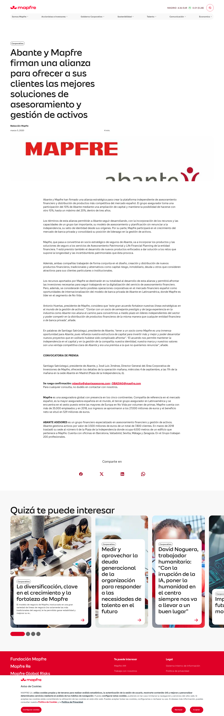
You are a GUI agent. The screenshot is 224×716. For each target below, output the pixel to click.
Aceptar (196, 710)
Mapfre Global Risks (30, 673)
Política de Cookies (47, 702)
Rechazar (179, 710)
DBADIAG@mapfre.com (126, 383)
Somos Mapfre (19, 16)
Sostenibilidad (125, 16)
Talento (150, 16)
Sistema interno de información (183, 665)
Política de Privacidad (72, 702)
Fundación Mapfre (28, 659)
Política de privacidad (177, 670)
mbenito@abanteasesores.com (91, 383)
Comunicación (177, 16)
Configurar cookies (31, 710)
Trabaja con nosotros (125, 670)
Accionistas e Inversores (53, 16)
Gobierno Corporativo (91, 16)
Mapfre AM (120, 665)
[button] (210, 7)
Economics (204, 16)
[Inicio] (23, 8)
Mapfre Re (20, 666)
